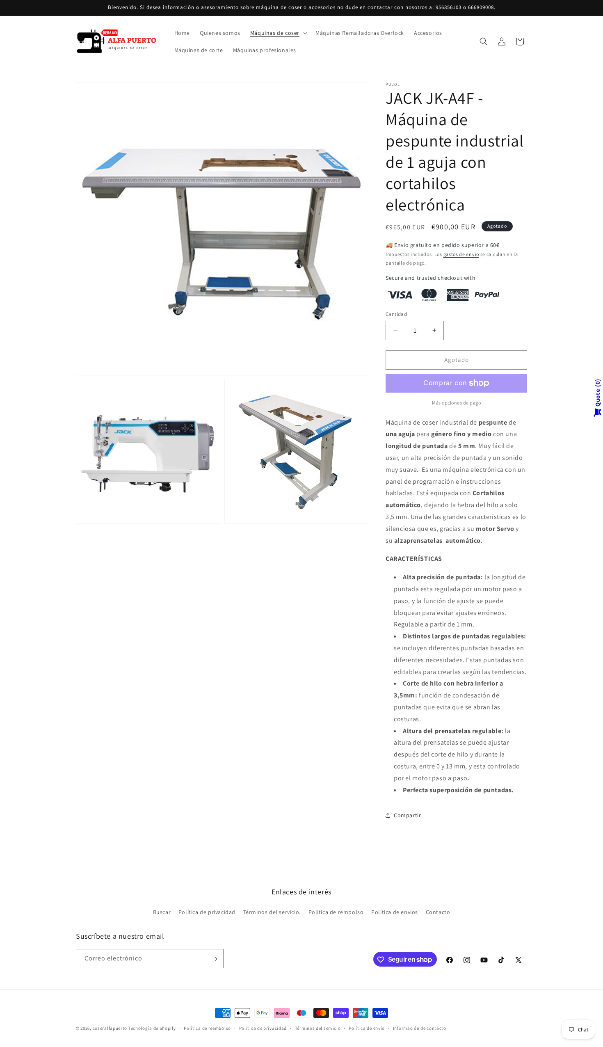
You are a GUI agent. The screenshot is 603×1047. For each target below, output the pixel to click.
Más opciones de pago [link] (456, 403)
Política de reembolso (207, 1028)
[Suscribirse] (214, 959)
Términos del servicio (318, 1028)
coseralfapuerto (110, 1028)
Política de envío (367, 1028)
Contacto (438, 911)
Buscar (162, 911)
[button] (278, 32)
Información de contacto (419, 1028)
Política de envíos (394, 911)
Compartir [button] (407, 815)
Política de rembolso (336, 911)
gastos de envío (461, 254)
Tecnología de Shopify (152, 1028)
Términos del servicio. (272, 911)
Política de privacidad (206, 911)
